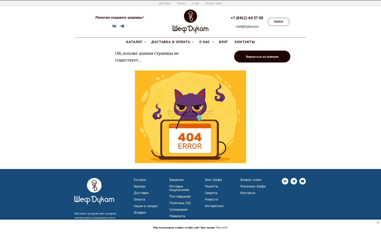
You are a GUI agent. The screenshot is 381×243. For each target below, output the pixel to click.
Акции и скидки (145, 206)
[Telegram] (121, 27)
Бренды (139, 186)
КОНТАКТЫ (245, 41)
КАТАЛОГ (134, 41)
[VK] (114, 27)
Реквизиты (177, 216)
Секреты (211, 193)
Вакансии (176, 180)
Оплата (181, 3)
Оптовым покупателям (179, 188)
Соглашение (178, 209)
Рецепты (211, 186)
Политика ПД (179, 203)
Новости (211, 199)
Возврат (140, 212)
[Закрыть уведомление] (378, 223)
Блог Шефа (213, 180)
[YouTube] (302, 183)
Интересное (214, 206)
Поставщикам (180, 196)
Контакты (247, 193)
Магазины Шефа (253, 186)
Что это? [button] (222, 227)
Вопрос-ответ (214, 3)
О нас (195, 3)
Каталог (140, 180)
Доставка (164, 3)
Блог (223, 41)
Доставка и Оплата (171, 41)
